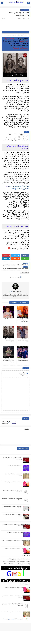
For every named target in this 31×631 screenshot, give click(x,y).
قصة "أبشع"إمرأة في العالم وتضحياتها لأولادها (9, 340)
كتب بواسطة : (15, 291)
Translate (13, 423)
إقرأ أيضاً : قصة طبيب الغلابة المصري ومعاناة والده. (17, 188)
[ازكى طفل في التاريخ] (8, 312)
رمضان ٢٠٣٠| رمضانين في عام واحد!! (14, 465)
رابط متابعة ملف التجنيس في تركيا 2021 (13, 482)
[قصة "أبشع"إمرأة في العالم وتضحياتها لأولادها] (8, 332)
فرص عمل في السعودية (14, 2)
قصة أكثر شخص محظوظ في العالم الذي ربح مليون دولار (23, 320)
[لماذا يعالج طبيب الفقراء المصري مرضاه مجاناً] (23, 332)
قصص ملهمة (25, 9)
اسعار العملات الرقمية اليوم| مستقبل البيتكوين (12, 540)
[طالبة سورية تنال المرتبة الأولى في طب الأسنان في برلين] (8, 352)
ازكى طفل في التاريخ (23, 136)
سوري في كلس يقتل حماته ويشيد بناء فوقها (17, 138)
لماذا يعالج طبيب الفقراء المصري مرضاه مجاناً (23, 340)
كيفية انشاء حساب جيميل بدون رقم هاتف (18, 559)
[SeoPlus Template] (27, 619)
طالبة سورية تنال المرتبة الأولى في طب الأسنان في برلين (8, 360)
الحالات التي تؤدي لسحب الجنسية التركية (18, 134)
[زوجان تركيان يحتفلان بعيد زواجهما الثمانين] (23, 352)
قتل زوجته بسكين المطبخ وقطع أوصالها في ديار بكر (15, 140)
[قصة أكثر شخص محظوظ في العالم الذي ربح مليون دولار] (23, 312)
